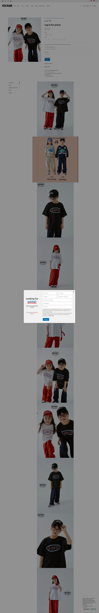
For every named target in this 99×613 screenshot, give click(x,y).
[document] (49, 306)
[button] (73, 291)
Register (46, 319)
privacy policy (51, 315)
